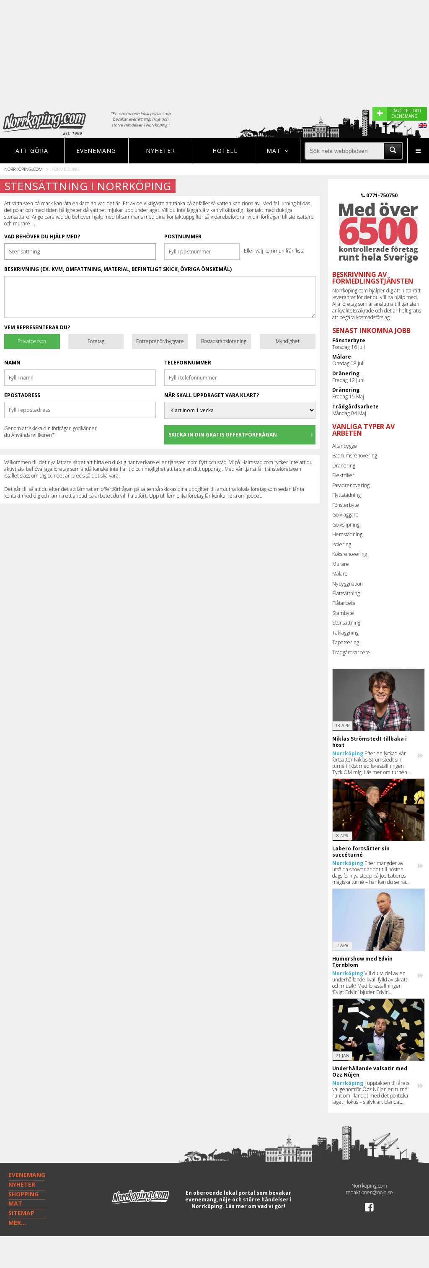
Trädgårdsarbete (351, 652)
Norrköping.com (23, 169)
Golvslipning (345, 524)
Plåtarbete (344, 603)
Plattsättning (346, 593)
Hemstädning (347, 534)
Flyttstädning (346, 494)
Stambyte (343, 613)
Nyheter (160, 151)
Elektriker (343, 475)
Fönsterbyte (345, 505)
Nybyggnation (347, 583)
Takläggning (345, 632)
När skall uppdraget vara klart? (211, 395)
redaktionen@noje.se (369, 1192)
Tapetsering (345, 642)
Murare (340, 564)
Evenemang (96, 151)
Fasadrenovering (351, 485)
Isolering (341, 544)
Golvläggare (345, 514)
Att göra (32, 151)
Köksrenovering (349, 554)
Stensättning (346, 622)
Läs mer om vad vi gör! (255, 1206)
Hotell (225, 151)
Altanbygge (344, 445)
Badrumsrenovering (354, 455)
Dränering (343, 465)
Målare (340, 573)
